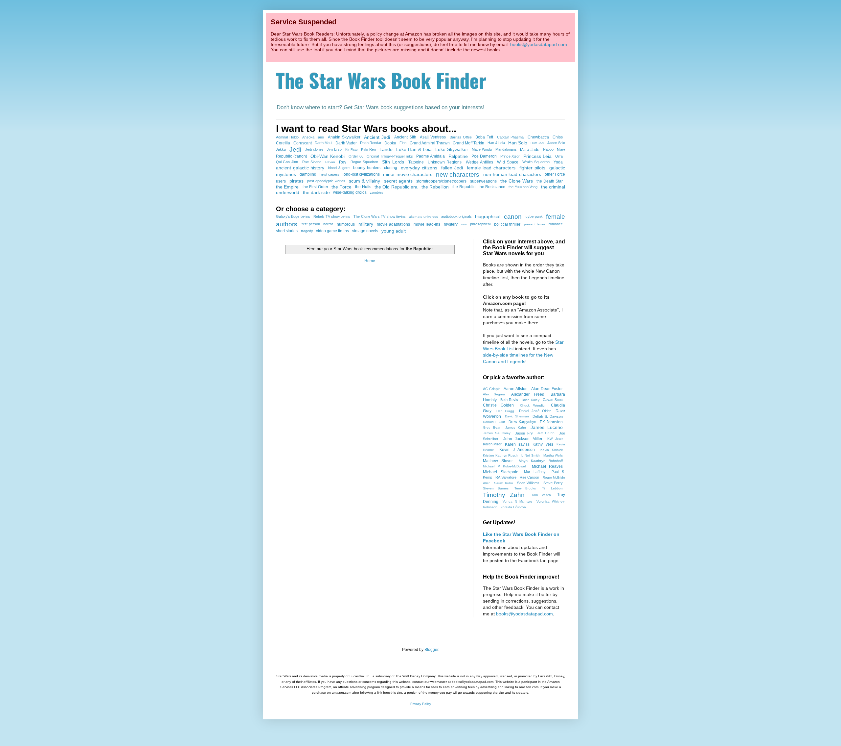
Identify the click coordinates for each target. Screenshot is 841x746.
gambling (308, 174)
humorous (346, 224)
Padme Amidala (430, 156)
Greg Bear (491, 427)
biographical (487, 216)
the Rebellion (435, 186)
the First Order (315, 187)
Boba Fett (484, 137)
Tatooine (416, 162)
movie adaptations (393, 224)
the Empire (287, 186)
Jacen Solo (556, 143)
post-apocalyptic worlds (326, 181)
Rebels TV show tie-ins (332, 216)
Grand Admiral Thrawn (430, 143)
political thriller (507, 224)
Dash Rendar (370, 143)
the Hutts (363, 187)
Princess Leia (537, 156)
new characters (457, 174)
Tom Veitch (541, 495)
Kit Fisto (351, 149)
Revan (330, 162)
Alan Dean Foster (547, 388)
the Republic (463, 187)
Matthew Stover (498, 461)
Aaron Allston (516, 388)
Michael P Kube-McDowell (504, 466)
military (365, 224)
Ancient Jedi (377, 137)
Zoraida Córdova (513, 507)
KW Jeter (555, 438)
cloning (390, 167)
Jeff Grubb (546, 433)
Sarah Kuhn (503, 483)
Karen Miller (492, 444)
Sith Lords (393, 161)
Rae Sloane (311, 162)
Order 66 (356, 156)
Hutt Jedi (537, 143)
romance (556, 224)
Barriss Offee (461, 137)
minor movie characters (407, 174)
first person (311, 224)
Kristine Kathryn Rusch (500, 455)
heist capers (329, 174)
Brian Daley (530, 400)
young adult (393, 231)
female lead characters (491, 167)
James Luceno (547, 427)
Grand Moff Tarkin (468, 143)
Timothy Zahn (504, 494)
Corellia (283, 143)
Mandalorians (506, 149)
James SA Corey (497, 433)
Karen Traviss (517, 444)
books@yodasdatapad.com (538, 44)
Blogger (431, 649)
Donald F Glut (494, 422)
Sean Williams (528, 483)
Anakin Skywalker (344, 137)
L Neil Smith (530, 455)
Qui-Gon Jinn (287, 162)
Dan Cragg (505, 411)
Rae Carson (529, 477)
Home (369, 261)
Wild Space (507, 162)
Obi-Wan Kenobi (327, 156)
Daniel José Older (535, 411)
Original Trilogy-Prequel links (390, 156)
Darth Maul (323, 143)
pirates (296, 181)
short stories (287, 231)
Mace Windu (482, 149)
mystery (451, 224)
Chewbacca (538, 137)
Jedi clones (314, 149)
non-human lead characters (512, 174)
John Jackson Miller (522, 438)
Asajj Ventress (433, 137)
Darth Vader (346, 143)
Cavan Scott (553, 400)
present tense (534, 224)
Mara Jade (529, 149)
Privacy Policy (420, 704)
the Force (341, 186)
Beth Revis (509, 400)
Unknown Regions (445, 162)
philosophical (480, 224)
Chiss (558, 137)
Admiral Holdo (287, 137)
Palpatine (458, 156)
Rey (342, 162)
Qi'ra (559, 156)
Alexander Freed (527, 394)
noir (464, 224)
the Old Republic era (396, 186)
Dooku (390, 143)
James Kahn (515, 427)
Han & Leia (496, 143)
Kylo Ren (368, 149)
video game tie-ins (332, 231)
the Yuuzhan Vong (523, 187)
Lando (386, 149)
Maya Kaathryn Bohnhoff (541, 461)
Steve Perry (553, 483)
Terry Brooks (525, 488)
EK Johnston (551, 422)
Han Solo (517, 142)
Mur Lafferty (535, 472)
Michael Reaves (547, 466)
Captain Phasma (510, 137)
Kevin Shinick (551, 450)
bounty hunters (366, 167)
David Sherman (517, 416)
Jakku (281, 149)
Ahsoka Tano (313, 137)
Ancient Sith (405, 137)
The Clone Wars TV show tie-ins (379, 216)
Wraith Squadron (536, 162)
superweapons (483, 181)
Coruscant (302, 143)
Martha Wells (553, 455)
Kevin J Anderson (517, 449)
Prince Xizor (510, 156)
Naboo (548, 149)
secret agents (398, 181)
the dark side (316, 192)
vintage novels (365, 231)
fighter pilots (532, 167)
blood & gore (338, 168)
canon (513, 216)
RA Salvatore (505, 477)
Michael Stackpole (500, 472)
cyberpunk (534, 216)
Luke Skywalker (451, 149)
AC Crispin (491, 389)
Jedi (295, 149)
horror (328, 224)
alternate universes (423, 216)
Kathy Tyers (543, 444)
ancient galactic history (300, 167)
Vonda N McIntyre (517, 501)
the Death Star (549, 181)
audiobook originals (456, 216)
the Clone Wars (516, 181)
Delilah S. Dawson (548, 416)
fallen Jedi (452, 167)
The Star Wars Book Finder (381, 79)
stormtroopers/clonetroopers (441, 181)
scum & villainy (364, 181)
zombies (376, 192)
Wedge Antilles (479, 162)
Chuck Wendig (532, 405)
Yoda (558, 162)
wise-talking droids (350, 192)
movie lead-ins (427, 224)
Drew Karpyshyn (522, 422)
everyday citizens (419, 167)
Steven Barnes (496, 488)
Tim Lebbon (552, 488)
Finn (402, 143)
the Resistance (492, 187)
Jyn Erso (334, 149)
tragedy (307, 231)
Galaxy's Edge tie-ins (293, 216)
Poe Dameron (484, 156)
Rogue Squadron (364, 162)
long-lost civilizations (361, 174)
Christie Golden (498, 405)
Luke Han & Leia (414, 149)
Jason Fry (524, 433)
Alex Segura (494, 394)
